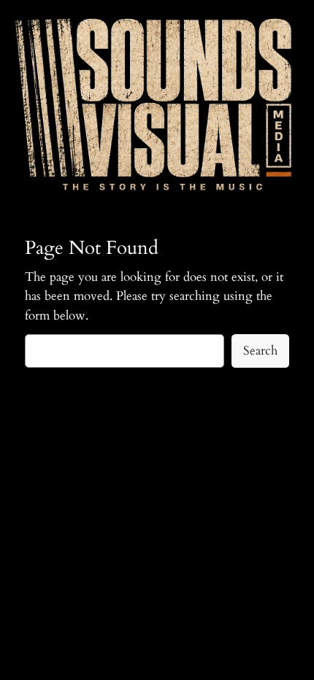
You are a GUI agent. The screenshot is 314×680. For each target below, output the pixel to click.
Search (260, 350)
